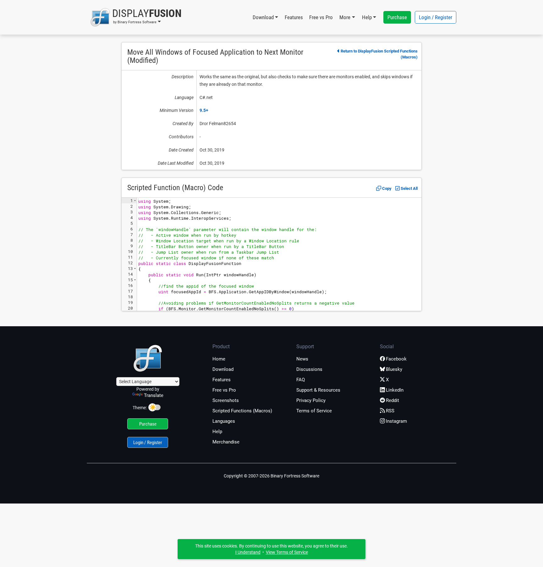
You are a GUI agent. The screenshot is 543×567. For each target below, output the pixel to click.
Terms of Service (314, 411)
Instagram (396, 421)
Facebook (396, 359)
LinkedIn (394, 390)
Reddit (392, 400)
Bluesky (394, 369)
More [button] (344, 17)
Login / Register (435, 17)
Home (218, 359)
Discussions (309, 369)
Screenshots (225, 400)
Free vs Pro (321, 17)
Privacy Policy (311, 400)
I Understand (248, 552)
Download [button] (263, 17)
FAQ (300, 380)
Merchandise (225, 442)
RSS (390, 411)
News (302, 359)
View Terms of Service (287, 552)
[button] (136, 17)
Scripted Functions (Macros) (242, 411)
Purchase (397, 17)
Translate (153, 395)
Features (294, 17)
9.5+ (204, 110)
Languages (223, 421)
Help (217, 431)
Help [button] (367, 17)
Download (222, 369)
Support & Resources (318, 390)
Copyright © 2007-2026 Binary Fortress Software (271, 475)
